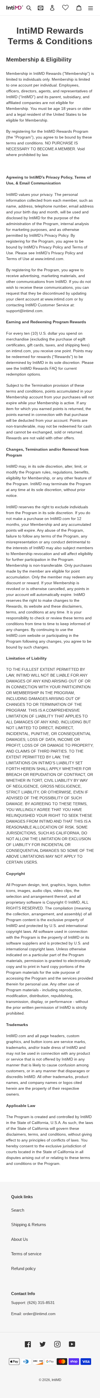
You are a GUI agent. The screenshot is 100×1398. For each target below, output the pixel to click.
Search (17, 1210)
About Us (19, 1239)
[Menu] (90, 8)
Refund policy (23, 1268)
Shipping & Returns (28, 1224)
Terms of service (26, 1253)
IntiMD (56, 1380)
